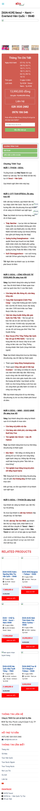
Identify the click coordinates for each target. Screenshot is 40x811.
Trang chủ (5, 749)
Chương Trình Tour (11, 146)
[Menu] (3, 4)
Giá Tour (7, 150)
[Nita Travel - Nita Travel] (20, 4)
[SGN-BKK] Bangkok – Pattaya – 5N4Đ (30, 573)
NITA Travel (8, 793)
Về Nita (4, 754)
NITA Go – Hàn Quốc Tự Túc (14, 796)
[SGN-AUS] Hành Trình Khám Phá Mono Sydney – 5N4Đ (28, 621)
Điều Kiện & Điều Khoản (12, 155)
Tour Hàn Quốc (7, 758)
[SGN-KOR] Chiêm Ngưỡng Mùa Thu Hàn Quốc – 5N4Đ (10, 574)
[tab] (20, 146)
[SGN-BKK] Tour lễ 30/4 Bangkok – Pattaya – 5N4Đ (29, 668)
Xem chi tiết (11, 598)
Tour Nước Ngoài (8, 762)
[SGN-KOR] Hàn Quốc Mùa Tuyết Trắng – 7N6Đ (9, 668)
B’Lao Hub (8, 799)
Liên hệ (4, 779)
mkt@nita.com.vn (10, 739)
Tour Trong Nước (8, 766)
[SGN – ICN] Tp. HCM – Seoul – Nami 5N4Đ (9, 620)
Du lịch (4, 775)
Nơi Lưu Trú (6, 771)
